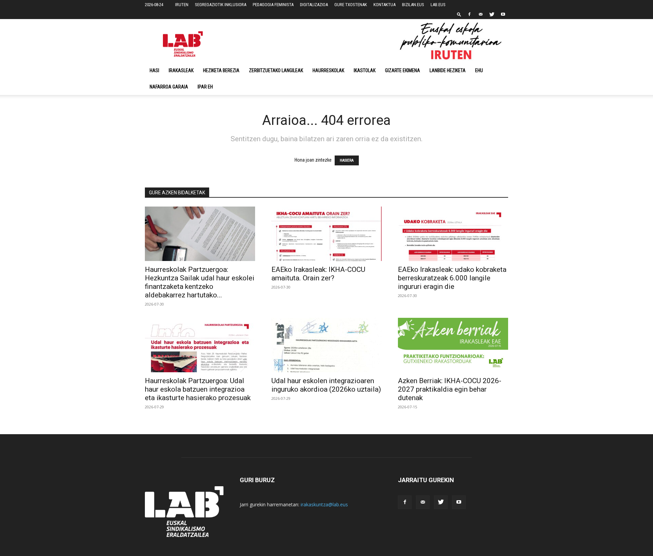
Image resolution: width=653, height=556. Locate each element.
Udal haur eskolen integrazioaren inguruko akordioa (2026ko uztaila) (326, 385)
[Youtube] (503, 14)
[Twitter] (492, 14)
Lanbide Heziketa (448, 70)
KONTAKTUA (384, 4)
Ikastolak (364, 70)
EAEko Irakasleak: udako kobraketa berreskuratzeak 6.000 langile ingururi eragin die (452, 278)
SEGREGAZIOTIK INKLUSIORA (220, 4)
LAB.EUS (438, 4)
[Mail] (480, 14)
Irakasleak (181, 70)
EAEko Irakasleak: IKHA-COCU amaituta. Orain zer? (318, 273)
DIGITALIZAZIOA (314, 4)
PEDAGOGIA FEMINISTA (273, 4)
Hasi (154, 70)
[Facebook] (469, 14)
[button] (459, 14)
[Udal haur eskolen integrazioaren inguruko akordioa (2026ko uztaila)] (326, 345)
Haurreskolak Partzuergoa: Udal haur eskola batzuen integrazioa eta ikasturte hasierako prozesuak (198, 389)
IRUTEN (181, 4)
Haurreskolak (328, 70)
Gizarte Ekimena (402, 70)
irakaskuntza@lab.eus (324, 504)
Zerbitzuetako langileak (276, 70)
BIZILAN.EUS (413, 4)
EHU (479, 70)
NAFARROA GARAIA (169, 86)
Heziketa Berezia (221, 70)
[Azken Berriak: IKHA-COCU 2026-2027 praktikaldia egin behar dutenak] (453, 345)
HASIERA (347, 160)
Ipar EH (205, 86)
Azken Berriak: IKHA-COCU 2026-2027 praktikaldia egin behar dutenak (449, 389)
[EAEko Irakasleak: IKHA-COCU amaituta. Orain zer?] (326, 234)
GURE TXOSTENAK (350, 4)
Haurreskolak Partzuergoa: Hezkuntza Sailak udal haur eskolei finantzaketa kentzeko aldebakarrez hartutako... (199, 282)
